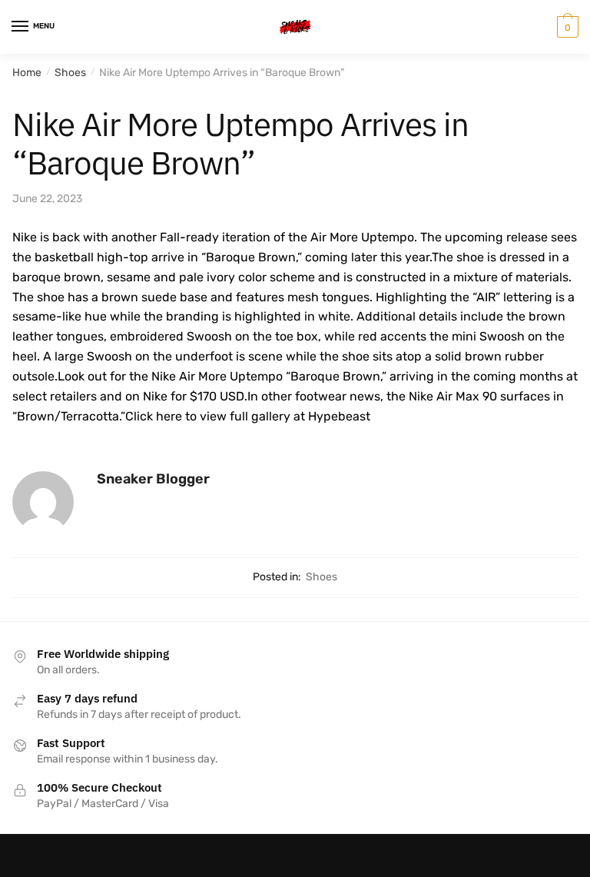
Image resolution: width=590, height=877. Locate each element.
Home (26, 72)
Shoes (70, 72)
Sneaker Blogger (153, 478)
